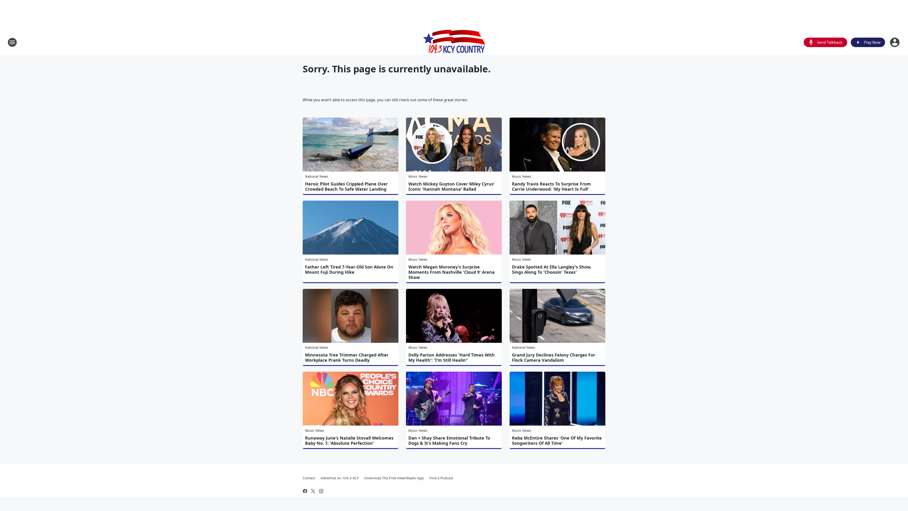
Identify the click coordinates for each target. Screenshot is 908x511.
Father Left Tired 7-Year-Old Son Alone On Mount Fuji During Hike (349, 269)
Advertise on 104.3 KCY (340, 478)
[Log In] (895, 42)
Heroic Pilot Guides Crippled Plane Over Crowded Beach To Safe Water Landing (346, 186)
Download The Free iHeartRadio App (394, 478)
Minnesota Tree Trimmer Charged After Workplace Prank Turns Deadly (347, 357)
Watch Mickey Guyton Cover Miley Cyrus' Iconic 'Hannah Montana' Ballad (451, 186)
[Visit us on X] (313, 491)
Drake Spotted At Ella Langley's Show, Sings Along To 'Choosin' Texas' (551, 269)
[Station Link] (454, 42)
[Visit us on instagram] (321, 491)
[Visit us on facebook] (305, 491)
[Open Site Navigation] (12, 42)
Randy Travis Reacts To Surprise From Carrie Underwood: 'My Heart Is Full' (551, 186)
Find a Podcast (441, 478)
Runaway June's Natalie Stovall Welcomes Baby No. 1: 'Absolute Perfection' (349, 440)
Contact (309, 478)
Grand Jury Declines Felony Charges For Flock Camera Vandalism (553, 357)
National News (316, 176)
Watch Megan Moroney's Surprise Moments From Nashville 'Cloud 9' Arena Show (451, 272)
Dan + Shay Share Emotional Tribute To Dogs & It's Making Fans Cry (449, 440)
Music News (418, 176)
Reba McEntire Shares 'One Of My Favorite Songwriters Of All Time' (557, 440)
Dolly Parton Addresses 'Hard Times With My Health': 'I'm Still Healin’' (451, 357)
